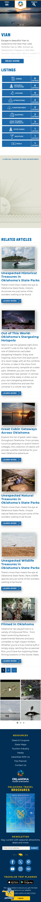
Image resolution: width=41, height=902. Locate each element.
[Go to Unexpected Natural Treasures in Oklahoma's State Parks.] (18, 480)
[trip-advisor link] (28, 869)
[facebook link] (12, 862)
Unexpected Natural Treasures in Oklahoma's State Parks (20, 499)
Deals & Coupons (20, 740)
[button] (7, 3)
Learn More (10, 301)
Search (34, 2)
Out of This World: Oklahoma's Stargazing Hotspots (20, 336)
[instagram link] (20, 869)
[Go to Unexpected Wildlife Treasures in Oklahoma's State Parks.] (18, 544)
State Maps (20, 744)
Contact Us (20, 765)
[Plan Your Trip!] (8, 894)
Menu (7, 2)
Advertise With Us (20, 757)
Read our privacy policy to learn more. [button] (20, 893)
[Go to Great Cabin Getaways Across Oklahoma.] (18, 414)
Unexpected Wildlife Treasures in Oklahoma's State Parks (20, 564)
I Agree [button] (20, 898)
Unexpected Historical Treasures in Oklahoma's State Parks (20, 276)
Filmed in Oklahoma (17, 624)
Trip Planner (20, 761)
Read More (12, 61)
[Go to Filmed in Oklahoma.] (18, 609)
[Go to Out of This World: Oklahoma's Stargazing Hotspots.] (18, 320)
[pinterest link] (28, 862)
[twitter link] (20, 862)
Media (20, 753)
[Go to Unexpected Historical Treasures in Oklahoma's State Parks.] (18, 258)
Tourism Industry (20, 748)
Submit (34, 848)
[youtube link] (12, 869)
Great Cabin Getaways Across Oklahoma (19, 430)
